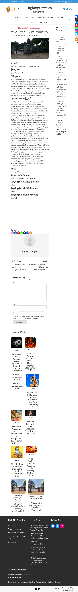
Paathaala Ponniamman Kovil (17, 386)
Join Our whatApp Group (63, 2)
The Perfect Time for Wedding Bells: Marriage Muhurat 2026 (31, 467)
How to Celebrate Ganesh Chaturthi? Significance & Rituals (30, 427)
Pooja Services (28, 18)
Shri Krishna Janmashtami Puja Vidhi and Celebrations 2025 (17, 470)
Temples (61, 18)
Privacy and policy (14, 529)
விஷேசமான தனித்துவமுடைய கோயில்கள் (18, 497)
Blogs (33, 22)
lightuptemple (20, 35)
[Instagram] (12, 232)
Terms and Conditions (16, 533)
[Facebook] (27, 232)
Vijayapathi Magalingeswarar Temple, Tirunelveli (36, 506)
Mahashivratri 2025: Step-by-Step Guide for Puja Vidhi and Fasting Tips (32, 399)
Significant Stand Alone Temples (17, 377)
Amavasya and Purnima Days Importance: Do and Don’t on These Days (16, 362)
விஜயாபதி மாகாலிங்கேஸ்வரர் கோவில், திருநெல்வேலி (18, 507)
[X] (24, 232)
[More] (30, 232)
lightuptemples (40, 8)
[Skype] (76, 33)
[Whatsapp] (21, 232)
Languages (43, 22)
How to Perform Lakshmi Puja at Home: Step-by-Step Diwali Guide (30, 361)
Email (15, 313)
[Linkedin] (15, 232)
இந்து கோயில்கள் (23, 28)
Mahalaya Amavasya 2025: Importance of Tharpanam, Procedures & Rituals (16, 434)
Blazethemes (69, 590)
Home (16, 18)
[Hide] (77, 42)
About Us (11, 525)
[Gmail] (76, 36)
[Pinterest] (18, 232)
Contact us (12, 542)
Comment (17, 283)
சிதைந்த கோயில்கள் (34, 28)
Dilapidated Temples (46, 18)
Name (16, 304)
